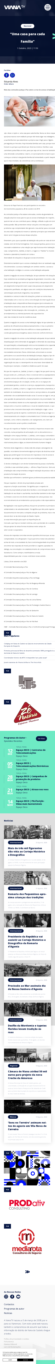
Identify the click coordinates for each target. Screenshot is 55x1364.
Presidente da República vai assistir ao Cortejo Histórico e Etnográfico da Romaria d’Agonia (27, 941)
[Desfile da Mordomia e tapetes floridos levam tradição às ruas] (27, 1015)
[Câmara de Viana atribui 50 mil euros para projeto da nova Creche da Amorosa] (27, 1061)
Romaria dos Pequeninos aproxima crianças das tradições (27, 895)
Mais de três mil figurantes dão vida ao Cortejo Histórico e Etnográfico (26, 851)
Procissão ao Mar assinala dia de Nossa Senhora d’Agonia (27, 987)
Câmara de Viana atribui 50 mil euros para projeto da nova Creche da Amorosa (27, 1075)
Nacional (27, 26)
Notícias (8, 1313)
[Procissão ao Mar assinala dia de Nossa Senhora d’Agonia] (27, 975)
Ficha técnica (9, 1342)
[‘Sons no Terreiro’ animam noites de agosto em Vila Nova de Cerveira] (27, 1112)
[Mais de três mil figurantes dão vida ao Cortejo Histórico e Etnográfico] (27, 838)
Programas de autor (14, 1308)
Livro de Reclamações (12, 1347)
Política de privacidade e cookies (16, 1339)
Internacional (16, 842)
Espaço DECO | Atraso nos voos (32, 789)
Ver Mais (41, 738)
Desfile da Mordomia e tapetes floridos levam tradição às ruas (27, 1029)
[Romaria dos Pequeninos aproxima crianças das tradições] (27, 884)
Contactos (9, 1304)
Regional (13, 1066)
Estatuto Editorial (10, 1344)
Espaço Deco (22, 756)
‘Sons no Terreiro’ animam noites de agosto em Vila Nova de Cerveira (27, 1126)
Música (13, 1117)
